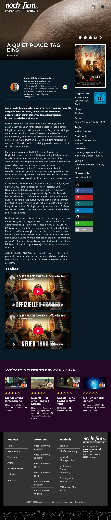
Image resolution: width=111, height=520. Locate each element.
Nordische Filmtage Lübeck (68, 459)
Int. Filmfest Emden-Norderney (65, 469)
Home (11, 445)
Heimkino (12, 474)
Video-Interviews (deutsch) (42, 447)
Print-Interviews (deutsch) (41, 483)
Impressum (68, 502)
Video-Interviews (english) (42, 456)
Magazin (12, 479)
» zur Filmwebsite (83, 177)
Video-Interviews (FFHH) (42, 465)
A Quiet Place (41, 183)
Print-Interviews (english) (41, 492)
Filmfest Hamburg (68, 451)
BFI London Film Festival (68, 489)
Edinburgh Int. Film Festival (67, 480)
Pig (45, 209)
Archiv (11, 462)
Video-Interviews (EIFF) (42, 474)
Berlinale (64, 445)
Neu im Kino (14, 451)
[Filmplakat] (90, 68)
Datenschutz (80, 502)
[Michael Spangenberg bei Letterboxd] (65, 86)
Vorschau (12, 457)
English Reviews (15, 468)
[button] (84, 184)
